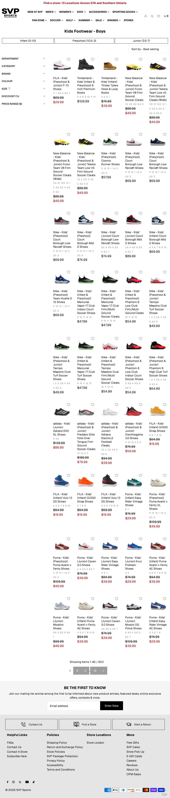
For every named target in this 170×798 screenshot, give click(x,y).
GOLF (69, 20)
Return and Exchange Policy (65, 747)
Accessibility (55, 765)
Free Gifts (133, 742)
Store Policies (56, 752)
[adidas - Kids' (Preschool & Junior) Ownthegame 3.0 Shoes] (134, 411)
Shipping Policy (57, 742)
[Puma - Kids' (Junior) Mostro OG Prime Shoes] (134, 605)
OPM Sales (134, 774)
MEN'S (49, 11)
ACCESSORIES (98, 11)
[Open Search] (152, 16)
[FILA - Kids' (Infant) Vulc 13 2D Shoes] (61, 482)
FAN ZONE (38, 20)
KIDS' (80, 11)
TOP (164, 794)
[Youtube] (27, 782)
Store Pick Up (135, 752)
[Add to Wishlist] (68, 59)
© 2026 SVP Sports (18, 790)
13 (163, 104)
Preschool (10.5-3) (84, 41)
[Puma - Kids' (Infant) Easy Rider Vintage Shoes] (134, 482)
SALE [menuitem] (98, 20)
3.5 (134, 104)
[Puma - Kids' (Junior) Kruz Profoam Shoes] (134, 545)
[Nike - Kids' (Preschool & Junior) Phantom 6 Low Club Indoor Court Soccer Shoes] (134, 345)
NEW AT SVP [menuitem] (35, 11)
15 (94, 670)
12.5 (159, 104)
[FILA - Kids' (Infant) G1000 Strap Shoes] (158, 411)
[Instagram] (13, 782)
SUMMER (84, 20)
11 (54, 93)
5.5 (157, 113)
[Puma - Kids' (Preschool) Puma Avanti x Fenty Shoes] (61, 545)
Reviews (132, 765)
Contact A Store (17, 752)
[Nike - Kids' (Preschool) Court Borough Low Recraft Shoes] (134, 141)
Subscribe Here (17, 756)
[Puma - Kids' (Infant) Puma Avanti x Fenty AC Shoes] (158, 545)
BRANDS (112, 20)
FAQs (10, 742)
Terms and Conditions (61, 769)
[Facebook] (7, 782)
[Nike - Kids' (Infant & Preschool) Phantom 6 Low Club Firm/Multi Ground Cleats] (134, 279)
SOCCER (55, 20)
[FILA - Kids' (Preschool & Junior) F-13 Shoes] (61, 66)
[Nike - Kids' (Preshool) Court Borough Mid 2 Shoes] (86, 220)
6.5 (66, 93)
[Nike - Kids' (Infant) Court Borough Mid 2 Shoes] (158, 220)
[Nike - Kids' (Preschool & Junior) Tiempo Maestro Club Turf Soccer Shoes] (158, 279)
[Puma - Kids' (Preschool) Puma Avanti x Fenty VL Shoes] (158, 482)
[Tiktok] (34, 782)
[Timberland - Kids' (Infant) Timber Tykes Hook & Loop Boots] (110, 66)
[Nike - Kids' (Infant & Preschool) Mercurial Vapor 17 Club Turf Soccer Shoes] (86, 345)
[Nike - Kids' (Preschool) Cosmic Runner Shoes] (110, 141)
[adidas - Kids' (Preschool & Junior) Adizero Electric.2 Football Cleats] (110, 411)
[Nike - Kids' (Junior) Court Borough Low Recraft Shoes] (110, 220)
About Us (133, 769)
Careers (131, 760)
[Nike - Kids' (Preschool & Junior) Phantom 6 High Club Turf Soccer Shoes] (158, 345)
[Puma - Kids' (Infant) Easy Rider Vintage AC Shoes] (158, 605)
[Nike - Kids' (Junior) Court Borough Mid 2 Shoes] (134, 220)
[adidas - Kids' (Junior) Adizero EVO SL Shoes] (61, 411)
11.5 (151, 104)
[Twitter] (20, 782)
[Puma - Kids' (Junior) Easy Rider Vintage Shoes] (110, 545)
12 (94, 96)
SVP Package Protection (62, 756)
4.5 (59, 93)
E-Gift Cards (134, 756)
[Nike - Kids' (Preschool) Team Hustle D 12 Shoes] (61, 279)
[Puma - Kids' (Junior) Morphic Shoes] (61, 605)
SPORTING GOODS (123, 11)
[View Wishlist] (158, 16)
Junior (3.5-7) (141, 41)
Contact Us (14, 747)
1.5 (126, 104)
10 (88, 96)
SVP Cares (133, 747)
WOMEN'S (65, 11)
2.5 (130, 104)
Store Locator (95, 742)
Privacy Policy (56, 760)
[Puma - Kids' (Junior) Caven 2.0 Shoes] (86, 545)
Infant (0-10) (28, 41)
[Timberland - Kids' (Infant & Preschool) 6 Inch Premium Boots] (86, 66)
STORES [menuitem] (128, 20)
